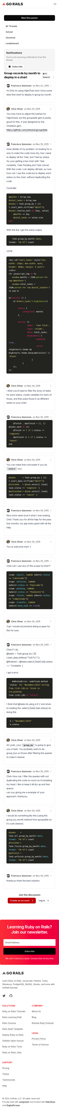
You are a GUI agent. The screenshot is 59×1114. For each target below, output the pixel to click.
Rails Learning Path (12, 1017)
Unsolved (10, 37)
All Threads (11, 26)
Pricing (5, 1068)
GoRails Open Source (13, 1040)
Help (4, 1085)
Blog (34, 1017)
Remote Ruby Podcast (43, 1023)
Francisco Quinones (21, 85)
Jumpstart (24, 1102)
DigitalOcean (13, 1105)
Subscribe (17, 66)
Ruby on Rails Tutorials (13, 1011)
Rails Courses (9, 1023)
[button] (54, 77)
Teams (5, 1074)
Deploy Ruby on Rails (12, 1035)
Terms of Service (40, 1044)
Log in (42, 900)
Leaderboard (12, 43)
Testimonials (8, 1080)
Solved (9, 32)
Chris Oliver (17, 109)
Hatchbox (50, 1102)
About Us (36, 1011)
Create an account (19, 900)
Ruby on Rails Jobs (11, 1052)
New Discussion (29, 18)
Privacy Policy (39, 1038)
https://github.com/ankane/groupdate (26, 129)
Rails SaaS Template (12, 1029)
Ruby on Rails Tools (12, 1046)
